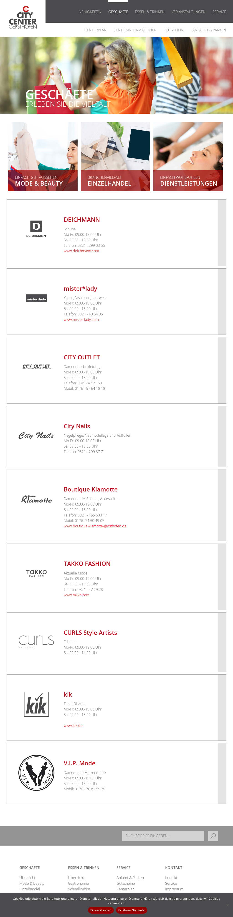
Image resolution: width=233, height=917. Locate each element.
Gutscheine (175, 30)
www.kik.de (73, 725)
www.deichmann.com (81, 250)
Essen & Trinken (150, 11)
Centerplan (96, 30)
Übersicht (27, 877)
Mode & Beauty (31, 883)
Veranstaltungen (189, 11)
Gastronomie (78, 883)
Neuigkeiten (90, 11)
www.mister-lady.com (81, 319)
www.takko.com (76, 594)
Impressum (174, 889)
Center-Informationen (135, 30)
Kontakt (171, 877)
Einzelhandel (29, 889)
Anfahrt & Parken (209, 30)
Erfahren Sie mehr (131, 910)
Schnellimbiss (79, 889)
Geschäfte (118, 11)
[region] (116, 88)
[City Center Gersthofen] (23, 33)
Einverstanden (100, 910)
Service (219, 11)
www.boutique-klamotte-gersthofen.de (95, 526)
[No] (227, 905)
